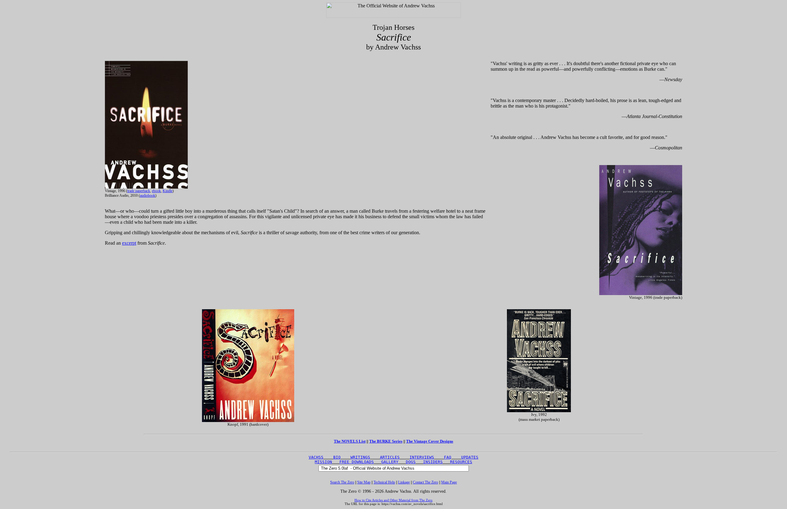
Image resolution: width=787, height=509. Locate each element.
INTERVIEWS (421, 457)
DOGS (411, 462)
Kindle (167, 191)
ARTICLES (390, 457)
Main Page (449, 482)
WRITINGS (360, 457)
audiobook (147, 195)
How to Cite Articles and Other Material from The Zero (393, 500)
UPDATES (469, 457)
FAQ (447, 457)
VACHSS (316, 457)
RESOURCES (461, 462)
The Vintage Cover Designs (429, 441)
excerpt (129, 243)
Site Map (363, 482)
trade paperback (138, 191)
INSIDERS (433, 462)
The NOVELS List (350, 441)
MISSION (323, 462)
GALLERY (389, 462)
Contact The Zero (425, 482)
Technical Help (384, 482)
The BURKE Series (385, 441)
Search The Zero (342, 482)
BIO (337, 457)
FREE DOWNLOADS (356, 462)
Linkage (404, 482)
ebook (156, 191)
